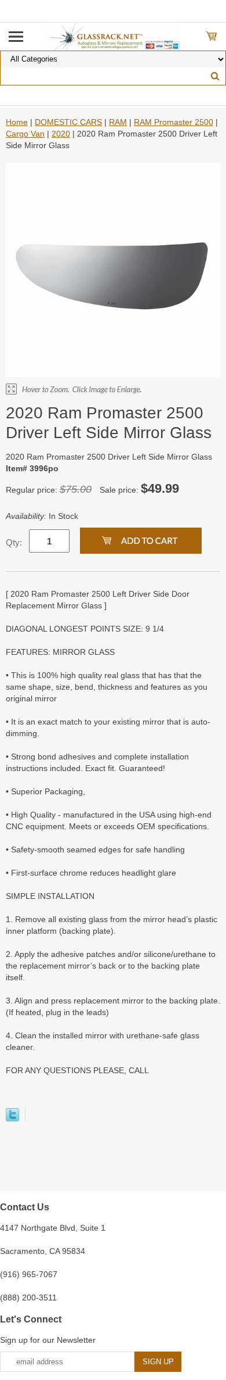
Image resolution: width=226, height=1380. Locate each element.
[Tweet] (12, 1118)
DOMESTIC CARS (68, 122)
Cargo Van (25, 133)
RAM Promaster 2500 (173, 122)
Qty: (14, 542)
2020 (61, 133)
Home (17, 122)
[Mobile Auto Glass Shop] (113, 36)
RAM (118, 122)
